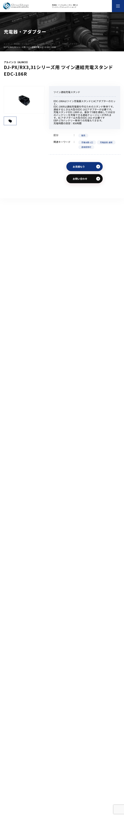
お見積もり (79, 166)
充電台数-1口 (87, 142)
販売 (83, 135)
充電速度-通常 (106, 142)
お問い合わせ (80, 178)
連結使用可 (86, 147)
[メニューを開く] (118, 6)
